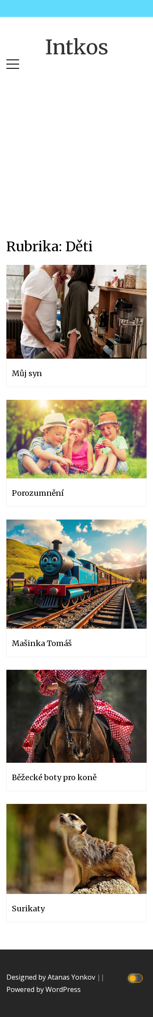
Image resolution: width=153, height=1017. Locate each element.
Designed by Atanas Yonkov (51, 977)
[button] (12, 62)
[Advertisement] (76, 143)
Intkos (76, 47)
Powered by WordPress (43, 989)
